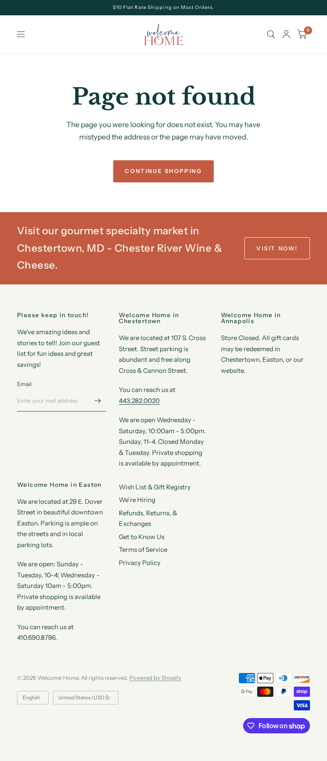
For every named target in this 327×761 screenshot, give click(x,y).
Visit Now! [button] (277, 248)
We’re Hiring (137, 500)
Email (24, 383)
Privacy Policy (140, 563)
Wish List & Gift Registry (155, 487)
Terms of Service (143, 549)
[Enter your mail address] (97, 400)
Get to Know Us (141, 537)
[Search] (271, 34)
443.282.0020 (139, 401)
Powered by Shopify (155, 677)
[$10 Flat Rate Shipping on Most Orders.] (164, 7)
